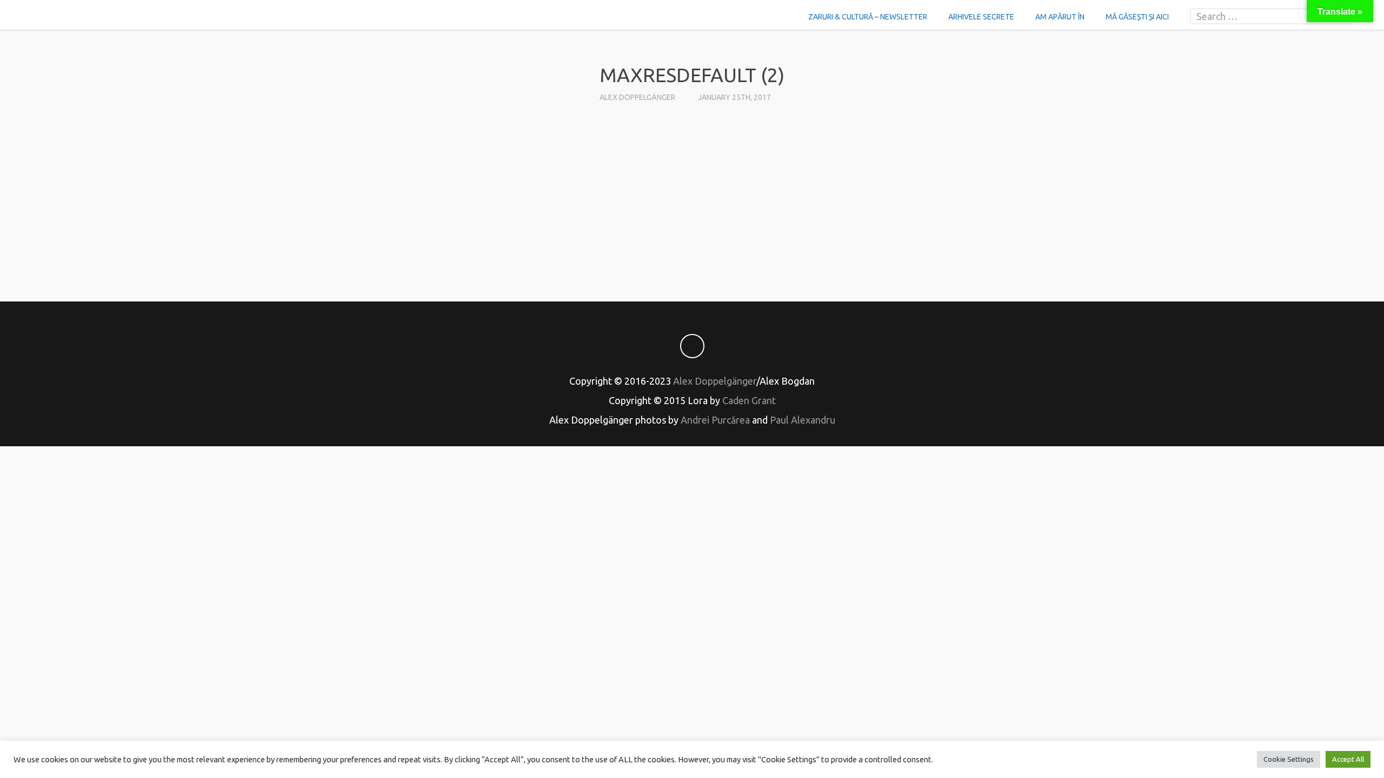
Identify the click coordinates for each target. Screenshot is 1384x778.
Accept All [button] (1348, 759)
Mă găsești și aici (1137, 16)
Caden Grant (749, 400)
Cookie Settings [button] (1288, 759)
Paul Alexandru (802, 419)
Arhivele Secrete (981, 16)
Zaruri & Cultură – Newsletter (867, 16)
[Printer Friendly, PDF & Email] (692, 245)
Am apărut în (1059, 16)
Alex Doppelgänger (637, 97)
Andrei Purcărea (715, 419)
